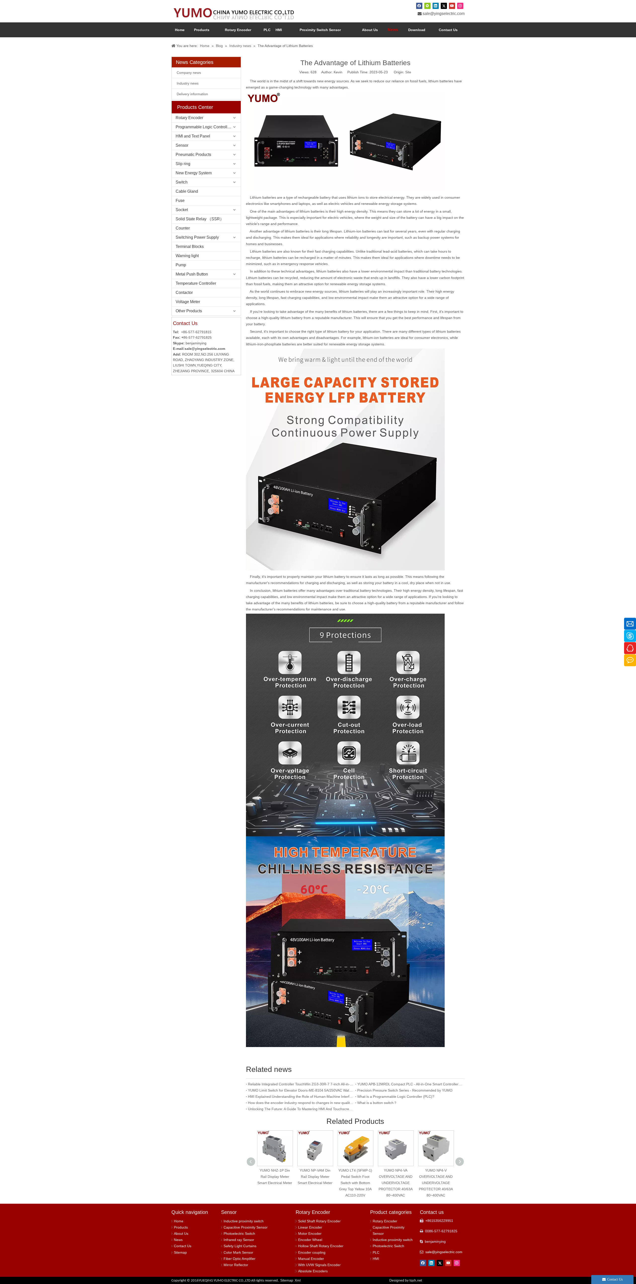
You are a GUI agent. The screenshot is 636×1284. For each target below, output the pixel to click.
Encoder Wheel (310, 1240)
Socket (182, 210)
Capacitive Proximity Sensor (246, 1227)
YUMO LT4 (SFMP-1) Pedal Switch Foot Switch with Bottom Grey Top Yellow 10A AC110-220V (353, 1182)
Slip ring (183, 164)
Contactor (184, 292)
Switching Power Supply (197, 237)
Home (178, 1221)
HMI (376, 1259)
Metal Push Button (192, 274)
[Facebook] (419, 5)
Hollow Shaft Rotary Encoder (320, 1246)
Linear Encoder (310, 1227)
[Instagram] (460, 5)
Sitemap (180, 1252)
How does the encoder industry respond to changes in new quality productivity (300, 1103)
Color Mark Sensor (238, 1252)
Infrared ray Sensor (239, 1240)
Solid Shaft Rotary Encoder (319, 1221)
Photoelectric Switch (239, 1234)
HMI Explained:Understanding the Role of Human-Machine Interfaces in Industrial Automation (300, 1097)
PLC (376, 1252)
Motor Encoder (309, 1234)
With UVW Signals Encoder (319, 1265)
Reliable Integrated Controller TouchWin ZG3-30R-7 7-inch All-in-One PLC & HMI (300, 1084)
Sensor (182, 145)
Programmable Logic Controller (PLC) (208, 127)
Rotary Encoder (189, 118)
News (178, 1240)
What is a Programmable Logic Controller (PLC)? (395, 1097)
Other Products (189, 311)
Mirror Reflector (236, 1265)
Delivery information (192, 94)
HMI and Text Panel (193, 136)
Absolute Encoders (313, 1271)
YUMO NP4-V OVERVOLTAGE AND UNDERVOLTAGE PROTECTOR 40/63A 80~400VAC (434, 1182)
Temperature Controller (196, 283)
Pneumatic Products (193, 154)
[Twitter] (444, 5)
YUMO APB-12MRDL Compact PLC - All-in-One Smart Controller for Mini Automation (410, 1084)
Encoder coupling (311, 1252)
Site (408, 72)
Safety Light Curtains (240, 1246)
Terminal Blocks (190, 246)
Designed (405, 1280)
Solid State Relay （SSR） (200, 219)
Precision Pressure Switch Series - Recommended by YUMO (404, 1090)
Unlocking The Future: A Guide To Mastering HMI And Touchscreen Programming (300, 1109)
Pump (181, 265)
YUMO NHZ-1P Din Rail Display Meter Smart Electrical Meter (273, 1176)
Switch (182, 182)
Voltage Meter (188, 302)
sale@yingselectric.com (444, 13)
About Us (181, 1234)
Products (181, 1227)
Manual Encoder (311, 1259)
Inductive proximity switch (244, 1221)
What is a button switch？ (377, 1103)
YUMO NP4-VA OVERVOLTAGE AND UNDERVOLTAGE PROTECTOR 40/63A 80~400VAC (394, 1182)
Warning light (187, 256)
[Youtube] (452, 5)
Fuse (180, 200)
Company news (189, 73)
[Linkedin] (436, 5)
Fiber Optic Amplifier (239, 1259)
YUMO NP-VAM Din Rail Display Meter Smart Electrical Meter (313, 1176)
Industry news (188, 83)
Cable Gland (187, 191)
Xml (298, 1280)
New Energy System (194, 173)
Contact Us (182, 1246)
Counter (183, 228)
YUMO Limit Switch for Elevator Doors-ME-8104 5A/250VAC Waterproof (300, 1090)
